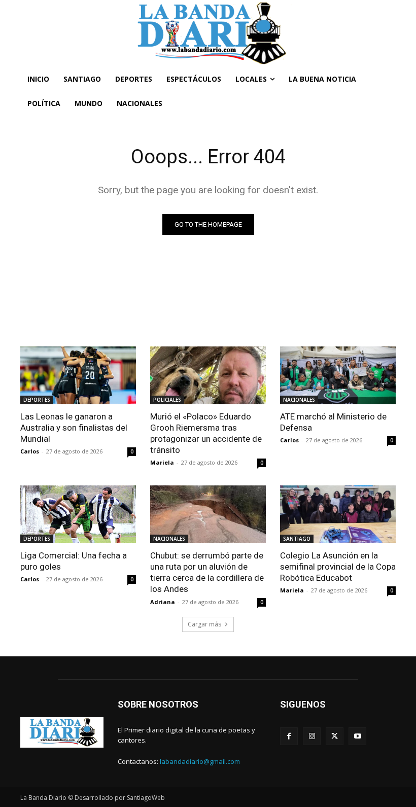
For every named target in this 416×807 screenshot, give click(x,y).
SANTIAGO (296, 538)
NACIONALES (299, 399)
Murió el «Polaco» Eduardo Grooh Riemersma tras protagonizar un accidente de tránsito (206, 433)
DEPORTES (36, 399)
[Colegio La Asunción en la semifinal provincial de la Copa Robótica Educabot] (338, 514)
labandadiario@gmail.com (200, 761)
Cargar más (204, 624)
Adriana (162, 602)
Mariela (162, 462)
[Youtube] (357, 736)
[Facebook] (289, 736)
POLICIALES (167, 399)
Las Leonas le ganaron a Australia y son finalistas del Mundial (73, 427)
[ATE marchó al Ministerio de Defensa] (338, 375)
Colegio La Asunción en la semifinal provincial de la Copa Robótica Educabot (338, 566)
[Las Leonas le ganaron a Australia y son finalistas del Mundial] (78, 375)
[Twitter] (334, 736)
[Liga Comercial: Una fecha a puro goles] (78, 514)
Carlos (29, 451)
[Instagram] (312, 736)
